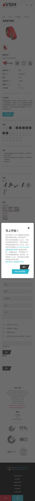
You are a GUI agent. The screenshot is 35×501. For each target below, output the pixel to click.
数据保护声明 (19, 262)
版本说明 (9, 262)
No (24, 267)
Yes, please (20, 272)
